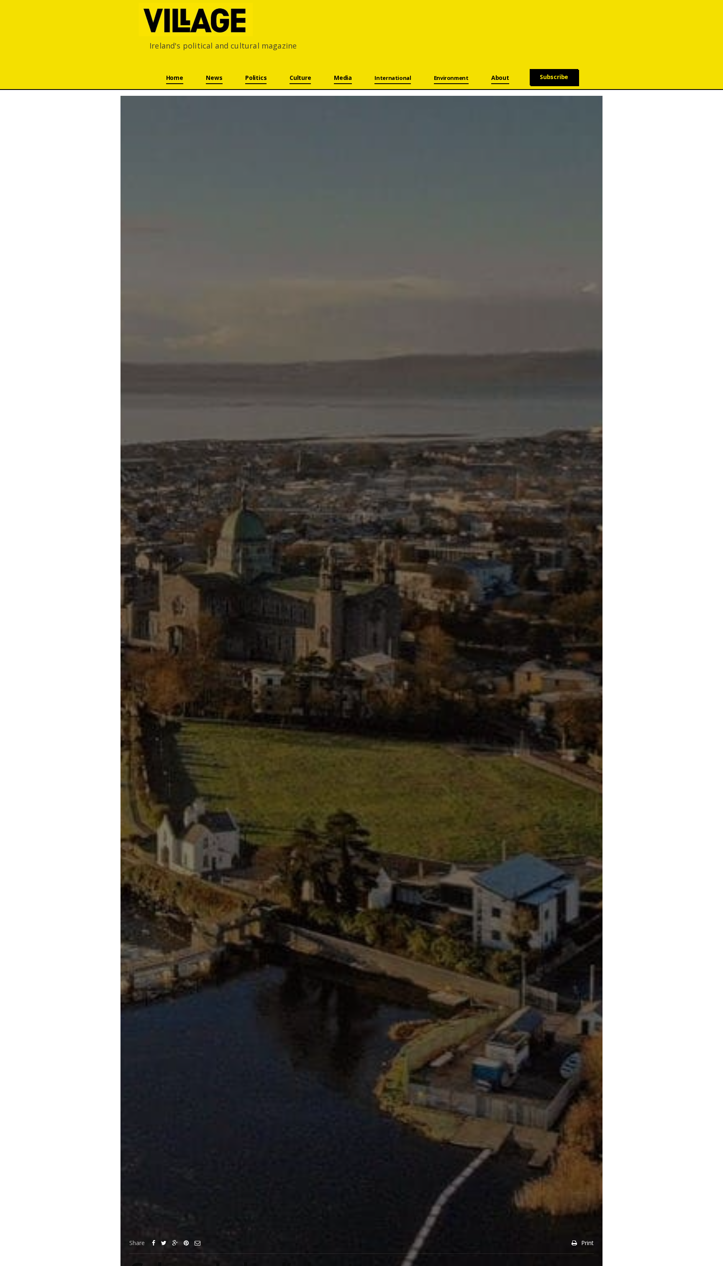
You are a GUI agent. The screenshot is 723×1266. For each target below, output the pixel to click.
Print (587, 1243)
